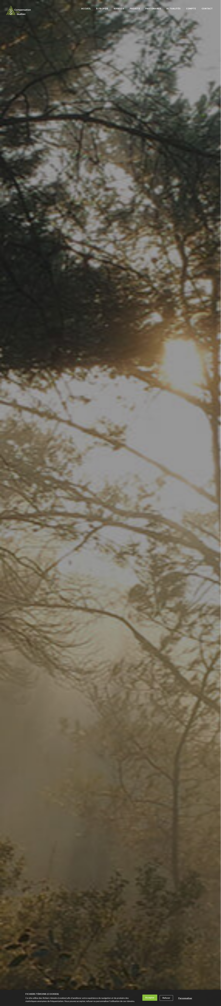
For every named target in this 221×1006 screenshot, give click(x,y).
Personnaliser (185, 998)
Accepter (149, 997)
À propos (102, 8)
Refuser (166, 998)
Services (119, 8)
